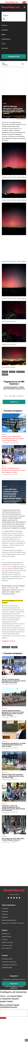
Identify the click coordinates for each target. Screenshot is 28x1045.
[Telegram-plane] (19, 897)
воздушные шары (6, 647)
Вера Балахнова (7, 116)
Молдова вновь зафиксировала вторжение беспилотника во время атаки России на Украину (13, 438)
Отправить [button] (3, 1018)
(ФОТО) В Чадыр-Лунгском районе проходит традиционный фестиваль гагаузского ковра (13, 776)
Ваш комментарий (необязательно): (9, 1006)
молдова (12, 371)
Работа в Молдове (7, 942)
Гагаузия (4, 939)
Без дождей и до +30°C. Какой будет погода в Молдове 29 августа (13, 839)
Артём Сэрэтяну (6, 748)
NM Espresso (6, 933)
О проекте (5, 908)
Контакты (5, 914)
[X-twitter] (11, 897)
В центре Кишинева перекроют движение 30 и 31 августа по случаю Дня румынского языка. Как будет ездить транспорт (13, 713)
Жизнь (5, 103)
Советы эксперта (7, 945)
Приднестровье (7, 936)
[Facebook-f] (8, 897)
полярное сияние (20, 371)
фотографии (5, 374)
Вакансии (5, 917)
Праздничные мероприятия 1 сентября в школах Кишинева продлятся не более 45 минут (14, 745)
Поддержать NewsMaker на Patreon (13, 923)
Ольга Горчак (6, 442)
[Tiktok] (16, 897)
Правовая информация (9, 920)
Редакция (5, 911)
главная (5, 371)
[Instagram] (14, 897)
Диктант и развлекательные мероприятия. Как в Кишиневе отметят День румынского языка (14, 470)
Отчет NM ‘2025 (6, 948)
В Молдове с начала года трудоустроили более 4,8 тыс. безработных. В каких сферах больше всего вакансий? (13, 808)
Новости (4, 434)
